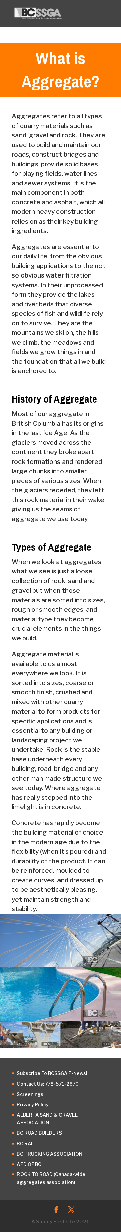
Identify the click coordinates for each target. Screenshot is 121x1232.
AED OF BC (29, 1164)
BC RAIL (26, 1143)
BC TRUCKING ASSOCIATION (49, 1154)
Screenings (30, 1094)
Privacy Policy (33, 1104)
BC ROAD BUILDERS (39, 1133)
